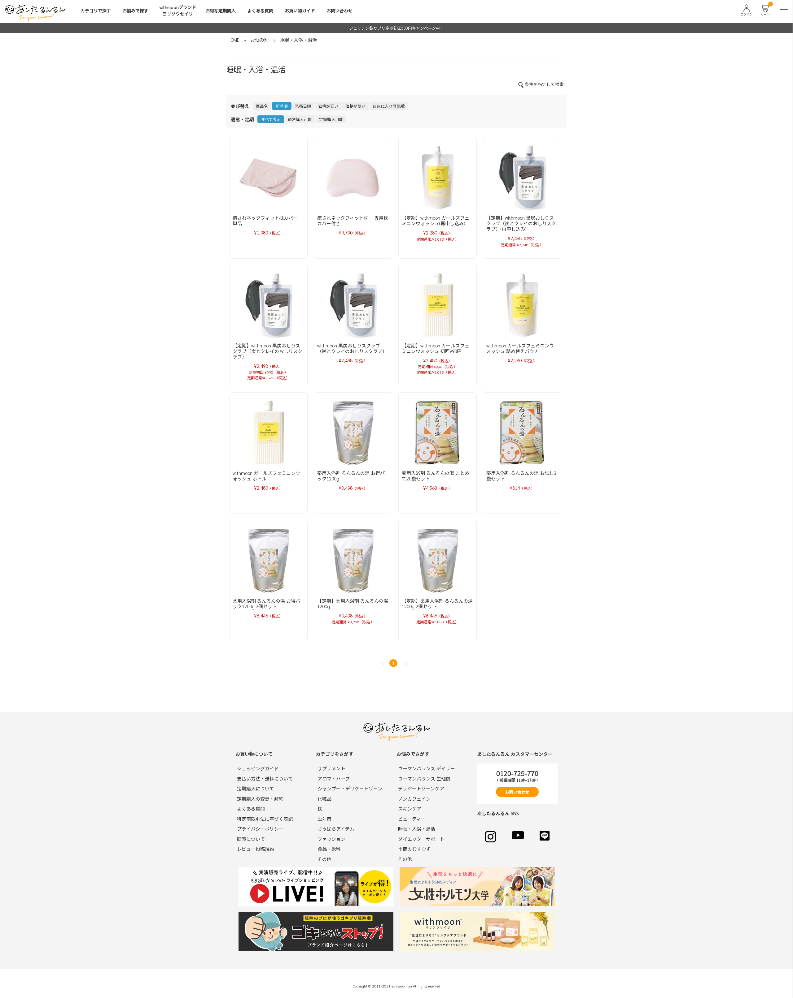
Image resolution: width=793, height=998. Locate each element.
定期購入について (255, 788)
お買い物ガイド (300, 10)
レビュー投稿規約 (255, 849)
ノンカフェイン (414, 799)
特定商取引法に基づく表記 (265, 819)
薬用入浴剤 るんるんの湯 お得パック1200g (351, 475)
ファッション (331, 839)
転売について (251, 839)
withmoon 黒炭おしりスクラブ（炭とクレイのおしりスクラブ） (352, 348)
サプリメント (331, 768)
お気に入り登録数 (389, 106)
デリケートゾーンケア (421, 788)
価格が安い (328, 106)
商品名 (262, 106)
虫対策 (324, 819)
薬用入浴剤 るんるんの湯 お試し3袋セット (521, 475)
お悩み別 (259, 40)
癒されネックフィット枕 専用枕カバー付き (352, 220)
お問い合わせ (339, 10)
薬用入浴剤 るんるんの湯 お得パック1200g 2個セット (266, 603)
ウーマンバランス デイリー (426, 768)
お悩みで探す (135, 10)
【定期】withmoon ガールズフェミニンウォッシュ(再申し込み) (435, 220)
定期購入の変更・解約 (260, 799)
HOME (233, 40)
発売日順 (303, 106)
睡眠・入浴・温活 (298, 40)
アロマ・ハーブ (334, 778)
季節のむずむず (414, 849)
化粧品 (324, 799)
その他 (324, 859)
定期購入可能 (331, 119)
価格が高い (355, 106)
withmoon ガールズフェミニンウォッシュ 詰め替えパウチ (520, 348)
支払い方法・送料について (265, 778)
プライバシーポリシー (260, 829)
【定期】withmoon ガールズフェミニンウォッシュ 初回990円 (435, 348)
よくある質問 (260, 10)
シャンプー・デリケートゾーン (350, 788)
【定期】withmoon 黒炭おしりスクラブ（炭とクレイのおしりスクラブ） (267, 350)
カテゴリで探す (96, 10)
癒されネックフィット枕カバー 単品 (267, 220)
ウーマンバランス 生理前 (424, 778)
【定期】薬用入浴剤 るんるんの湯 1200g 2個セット (437, 603)
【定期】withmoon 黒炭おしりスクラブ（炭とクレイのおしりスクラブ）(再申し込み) (521, 223)
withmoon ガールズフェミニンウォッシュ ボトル (266, 475)
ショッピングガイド (258, 768)
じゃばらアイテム (336, 829)
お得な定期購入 (220, 10)
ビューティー (412, 819)
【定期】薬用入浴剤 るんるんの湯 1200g (352, 603)
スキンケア (409, 808)
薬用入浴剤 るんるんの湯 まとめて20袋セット (435, 475)
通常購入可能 (300, 119)
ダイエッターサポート (421, 839)
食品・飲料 (329, 849)
